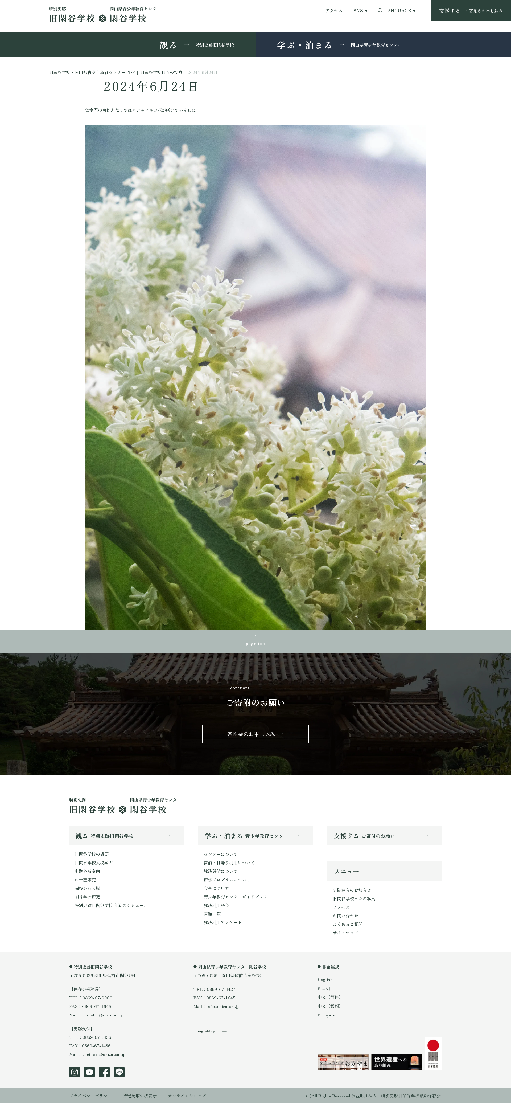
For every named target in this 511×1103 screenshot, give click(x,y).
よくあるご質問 (347, 924)
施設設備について (221, 871)
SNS (358, 10)
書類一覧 (212, 913)
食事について (216, 888)
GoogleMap (204, 1030)
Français (326, 1014)
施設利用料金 (216, 905)
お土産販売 (85, 879)
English (325, 979)
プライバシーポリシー (90, 1095)
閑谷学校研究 (87, 896)
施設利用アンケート (223, 922)
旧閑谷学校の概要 (92, 854)
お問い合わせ (345, 915)
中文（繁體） (330, 1006)
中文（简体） (330, 997)
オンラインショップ (187, 1095)
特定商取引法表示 (140, 1095)
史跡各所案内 (87, 871)
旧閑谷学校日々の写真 (354, 898)
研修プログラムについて (227, 879)
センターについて (221, 854)
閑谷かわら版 (87, 888)
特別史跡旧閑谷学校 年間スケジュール (111, 905)
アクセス (334, 10)
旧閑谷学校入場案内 (94, 862)
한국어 (324, 988)
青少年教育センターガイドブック (235, 896)
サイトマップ (345, 932)
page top (255, 643)
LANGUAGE (397, 10)
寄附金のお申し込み (251, 734)
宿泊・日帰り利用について (229, 862)
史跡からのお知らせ (352, 890)
